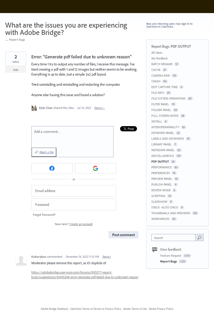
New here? (74, 224)
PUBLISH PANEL (161, 184)
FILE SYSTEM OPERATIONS (168, 98)
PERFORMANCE (161, 167)
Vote (16, 70)
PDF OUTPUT (181, 46)
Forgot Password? (44, 215)
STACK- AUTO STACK (164, 207)
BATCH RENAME (162, 64)
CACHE (155, 70)
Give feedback (170, 249)
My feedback (159, 58)
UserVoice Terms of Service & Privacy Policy (95, 309)
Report (107, 257)
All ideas (156, 52)
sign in (185, 24)
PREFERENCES (160, 173)
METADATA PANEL (163, 150)
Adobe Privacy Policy (161, 309)
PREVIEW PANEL (161, 179)
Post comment (123, 234)
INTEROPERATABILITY (165, 127)
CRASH (155, 81)
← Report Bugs (15, 39)
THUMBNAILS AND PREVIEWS (170, 213)
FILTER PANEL (160, 104)
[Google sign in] (95, 168)
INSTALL (156, 121)
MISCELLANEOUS (162, 156)
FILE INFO (157, 93)
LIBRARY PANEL (161, 144)
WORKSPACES (160, 219)
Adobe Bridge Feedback (54, 309)
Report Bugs (160, 46)
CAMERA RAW (160, 75)
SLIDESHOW (159, 202)
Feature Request (171, 255)
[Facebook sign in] (52, 168)
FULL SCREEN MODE (165, 116)
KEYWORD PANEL (162, 133)
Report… (99, 108)
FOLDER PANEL (161, 110)
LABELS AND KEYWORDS (167, 138)
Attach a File (46, 152)
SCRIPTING (158, 196)
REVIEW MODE (161, 190)
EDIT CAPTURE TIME (164, 87)
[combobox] (174, 237)
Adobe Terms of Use (135, 309)
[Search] (199, 237)
